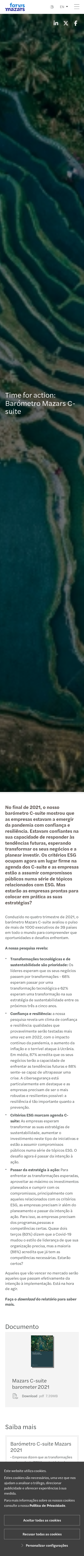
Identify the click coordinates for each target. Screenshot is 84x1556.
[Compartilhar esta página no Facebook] (75, 23)
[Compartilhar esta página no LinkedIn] (56, 23)
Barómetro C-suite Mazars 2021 (40, 1446)
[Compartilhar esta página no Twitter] (65, 23)
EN (62, 6)
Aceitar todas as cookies (42, 1520)
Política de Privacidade (47, 1505)
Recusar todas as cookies (42, 1533)
